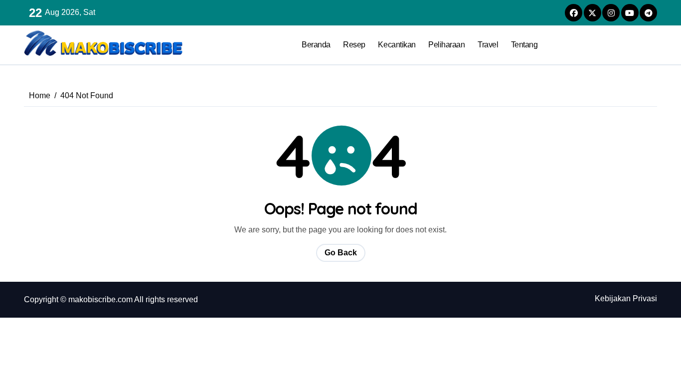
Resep (354, 44)
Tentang (524, 44)
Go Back (341, 252)
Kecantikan (396, 44)
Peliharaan (446, 44)
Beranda (316, 44)
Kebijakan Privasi (626, 298)
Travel (488, 44)
